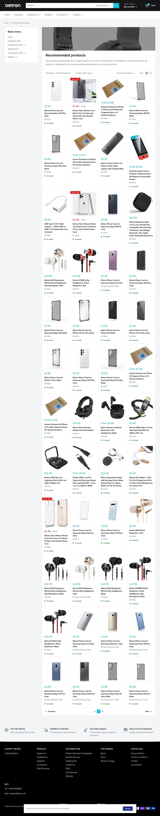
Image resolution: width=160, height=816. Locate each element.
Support (76, 15)
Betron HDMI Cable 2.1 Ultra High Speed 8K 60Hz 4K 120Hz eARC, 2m (140, 430)
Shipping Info (71, 761)
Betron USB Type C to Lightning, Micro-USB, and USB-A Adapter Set (55, 480)
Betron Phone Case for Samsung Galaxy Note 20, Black (139, 694)
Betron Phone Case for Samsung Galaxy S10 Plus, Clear (112, 533)
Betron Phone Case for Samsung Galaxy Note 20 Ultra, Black (111, 694)
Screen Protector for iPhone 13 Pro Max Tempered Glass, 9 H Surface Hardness (84, 162)
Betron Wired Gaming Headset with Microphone (83, 428)
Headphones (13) (15, 45)
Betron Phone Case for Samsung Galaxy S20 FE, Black (139, 113)
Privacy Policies (137, 753)
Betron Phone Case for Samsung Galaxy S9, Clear (112, 281)
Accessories (62, 15)
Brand (103, 753)
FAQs (68, 769)
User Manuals (71, 772)
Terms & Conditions (139, 757)
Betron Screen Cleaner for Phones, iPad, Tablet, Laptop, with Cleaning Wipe (112, 166)
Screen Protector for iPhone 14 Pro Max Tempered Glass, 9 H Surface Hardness (56, 427)
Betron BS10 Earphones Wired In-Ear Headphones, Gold (83, 591)
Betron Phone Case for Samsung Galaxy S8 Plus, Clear (139, 643)
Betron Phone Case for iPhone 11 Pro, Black (53, 378)
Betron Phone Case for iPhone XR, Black (110, 331)
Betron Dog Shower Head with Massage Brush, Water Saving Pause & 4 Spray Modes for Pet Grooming (112, 481)
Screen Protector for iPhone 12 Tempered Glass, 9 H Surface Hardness (140, 376)
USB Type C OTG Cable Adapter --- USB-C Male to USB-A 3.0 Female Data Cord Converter (56, 228)
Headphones (32, 15)
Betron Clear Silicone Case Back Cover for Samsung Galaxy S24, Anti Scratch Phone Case (84, 114)
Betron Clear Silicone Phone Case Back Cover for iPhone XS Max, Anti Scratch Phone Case (56, 540)
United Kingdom (11, 753)
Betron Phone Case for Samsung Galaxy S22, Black (55, 331)
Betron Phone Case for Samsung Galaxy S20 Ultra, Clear (84, 694)
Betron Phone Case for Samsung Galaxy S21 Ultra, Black (55, 166)
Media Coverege (108, 761)
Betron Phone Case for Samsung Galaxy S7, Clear (112, 642)
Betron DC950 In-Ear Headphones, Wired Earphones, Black (52, 643)
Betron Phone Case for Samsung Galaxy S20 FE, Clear (111, 226)
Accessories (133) (15, 53)
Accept (128, 809)
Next (147, 711)
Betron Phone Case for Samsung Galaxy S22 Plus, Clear (55, 113)
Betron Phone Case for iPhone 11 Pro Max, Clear (139, 331)
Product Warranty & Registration (79, 753)
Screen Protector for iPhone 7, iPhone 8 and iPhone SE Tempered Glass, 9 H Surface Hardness (112, 111)
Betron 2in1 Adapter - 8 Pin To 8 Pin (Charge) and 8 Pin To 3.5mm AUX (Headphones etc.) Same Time (141, 481)
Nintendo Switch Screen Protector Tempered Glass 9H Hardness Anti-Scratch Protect (140, 175)
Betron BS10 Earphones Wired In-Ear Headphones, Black (111, 591)
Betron (47, 119)
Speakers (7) (13, 49)
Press (103, 757)
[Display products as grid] (147, 73)
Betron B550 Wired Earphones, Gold (137, 531)
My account (129, 7)
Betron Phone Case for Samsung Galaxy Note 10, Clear (83, 533)
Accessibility (136, 765)
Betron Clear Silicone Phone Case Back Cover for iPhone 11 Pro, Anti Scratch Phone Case (84, 228)
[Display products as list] (151, 73)
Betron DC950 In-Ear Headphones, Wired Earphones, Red (81, 283)
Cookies (134, 761)
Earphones (18, 15)
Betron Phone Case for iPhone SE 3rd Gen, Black (83, 331)
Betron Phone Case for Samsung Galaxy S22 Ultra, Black (112, 380)
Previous (51, 711)
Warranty (69, 776)
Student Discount (73, 757)
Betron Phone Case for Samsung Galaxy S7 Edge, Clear (83, 643)
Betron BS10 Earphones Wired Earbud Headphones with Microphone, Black (55, 591)
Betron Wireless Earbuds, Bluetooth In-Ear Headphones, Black (111, 430)
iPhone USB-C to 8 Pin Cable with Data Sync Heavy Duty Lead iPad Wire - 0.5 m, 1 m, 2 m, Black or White (84, 481)
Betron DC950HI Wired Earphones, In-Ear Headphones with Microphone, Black (138, 592)
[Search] (116, 5)
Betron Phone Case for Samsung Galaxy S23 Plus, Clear (140, 283)
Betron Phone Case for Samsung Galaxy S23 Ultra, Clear (84, 380)
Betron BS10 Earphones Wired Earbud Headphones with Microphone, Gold (55, 283)
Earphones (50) (14, 41)
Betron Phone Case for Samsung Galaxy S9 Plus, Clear (54, 694)
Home (7, 15)
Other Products (43, 769)
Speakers (48, 15)
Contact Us (70, 765)
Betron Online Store (110, 286)
